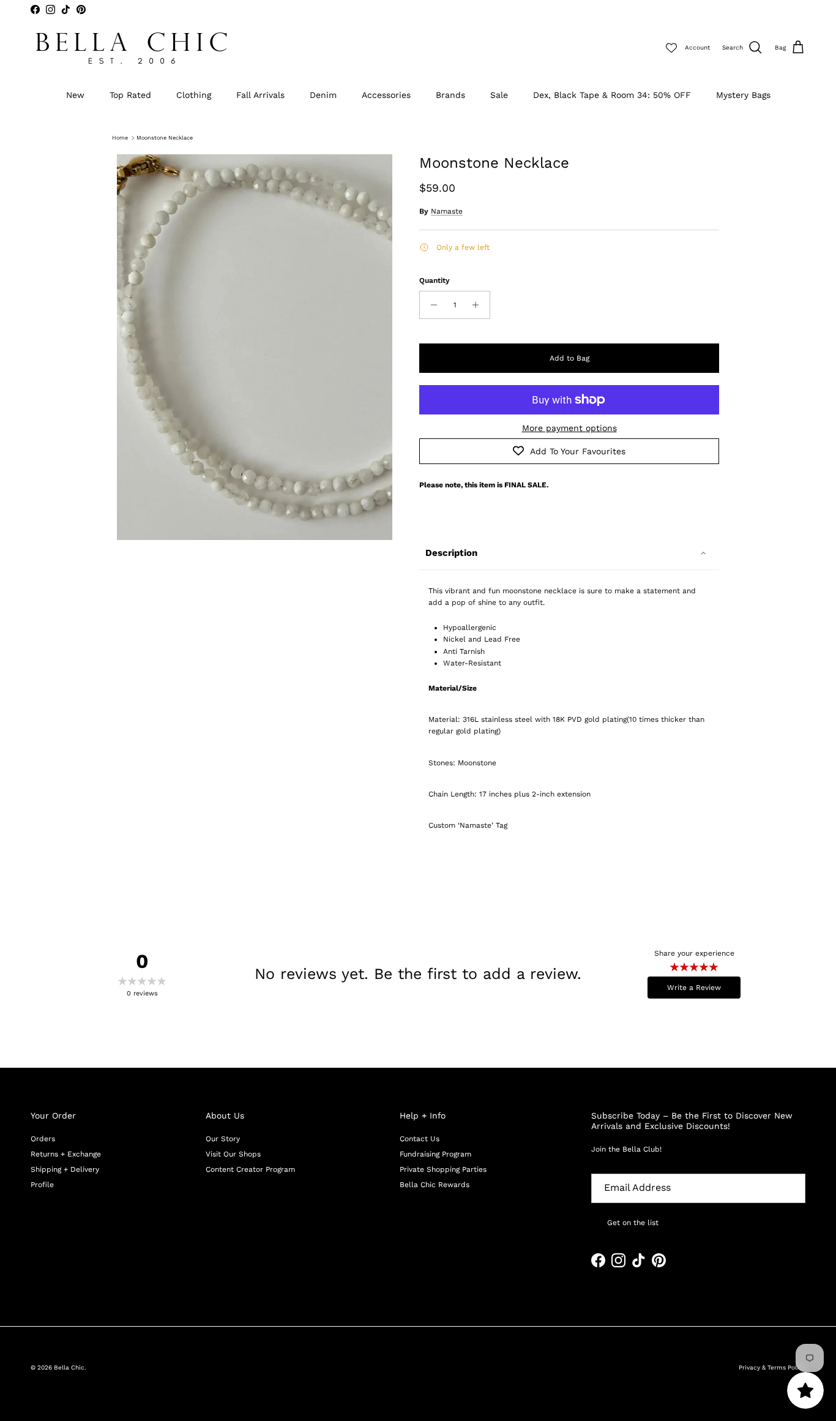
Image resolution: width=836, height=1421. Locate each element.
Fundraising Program (435, 1154)
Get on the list (633, 1222)
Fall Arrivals (260, 95)
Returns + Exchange (66, 1154)
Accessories (386, 95)
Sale (499, 95)
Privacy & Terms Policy (772, 1367)
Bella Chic (69, 1367)
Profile (42, 1184)
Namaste (447, 211)
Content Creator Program (250, 1169)
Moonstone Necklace (164, 138)
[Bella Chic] (132, 48)
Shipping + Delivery (65, 1169)
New (75, 95)
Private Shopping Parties (443, 1169)
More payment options (569, 428)
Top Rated (130, 95)
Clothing (193, 95)
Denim (323, 95)
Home (120, 138)
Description (451, 552)
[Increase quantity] (479, 304)
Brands (450, 95)
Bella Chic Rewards (434, 1184)
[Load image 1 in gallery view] (254, 347)
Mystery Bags (743, 95)
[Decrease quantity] (430, 304)
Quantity (434, 280)
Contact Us (419, 1138)
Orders (43, 1138)
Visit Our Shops (233, 1154)
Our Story (223, 1138)
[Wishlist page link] (671, 47)
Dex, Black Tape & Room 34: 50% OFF (612, 95)
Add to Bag (569, 358)
